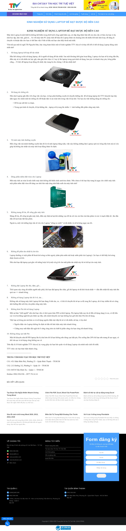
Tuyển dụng (84, 14)
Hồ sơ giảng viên (50, 455)
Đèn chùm (13, 463)
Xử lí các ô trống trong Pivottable (96, 414)
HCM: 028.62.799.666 (56, 7)
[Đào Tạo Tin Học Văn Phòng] (15, 6)
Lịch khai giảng (73, 14)
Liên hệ (93, 14)
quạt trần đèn (49, 458)
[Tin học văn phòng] (63, 528)
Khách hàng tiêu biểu (60, 14)
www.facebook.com (16, 460)
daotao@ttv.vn (14, 454)
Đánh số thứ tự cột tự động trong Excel (99, 393)
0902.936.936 (14, 451)
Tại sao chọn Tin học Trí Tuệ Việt (55, 449)
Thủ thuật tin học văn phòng (106, 14)
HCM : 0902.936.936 (69, 7)
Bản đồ (11, 503)
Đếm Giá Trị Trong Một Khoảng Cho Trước (61, 414)
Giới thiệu (48, 14)
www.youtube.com (15, 457)
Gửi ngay (101, 476)
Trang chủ (40, 14)
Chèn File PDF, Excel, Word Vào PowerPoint (62, 393)
